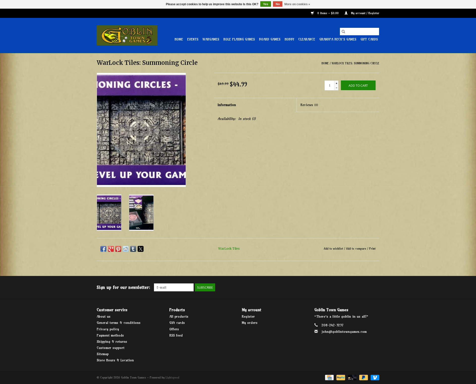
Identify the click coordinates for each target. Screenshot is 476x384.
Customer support (110, 348)
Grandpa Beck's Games (337, 39)
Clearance (306, 39)
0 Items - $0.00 (328, 13)
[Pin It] (118, 249)
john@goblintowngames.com (344, 331)
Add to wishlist (334, 248)
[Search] (343, 32)
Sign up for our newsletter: (123, 287)
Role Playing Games (239, 39)
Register (248, 316)
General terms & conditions (119, 322)
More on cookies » (297, 4)
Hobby (289, 39)
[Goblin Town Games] (127, 35)
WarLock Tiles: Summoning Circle (355, 63)
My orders (250, 322)
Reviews (309, 105)
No (278, 4)
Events (192, 39)
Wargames (211, 39)
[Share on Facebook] (103, 249)
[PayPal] (340, 377)
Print (372, 248)
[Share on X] (141, 249)
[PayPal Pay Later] (363, 377)
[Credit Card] (328, 377)
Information (227, 105)
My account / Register (364, 13)
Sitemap (103, 354)
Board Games (269, 39)
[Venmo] (374, 377)
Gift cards (369, 39)
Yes (265, 4)
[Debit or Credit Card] (351, 377)
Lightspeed (172, 377)
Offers (174, 329)
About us (104, 316)
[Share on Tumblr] (133, 249)
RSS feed (176, 335)
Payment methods (110, 335)
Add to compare (356, 248)
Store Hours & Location (115, 360)
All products (178, 316)
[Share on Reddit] (126, 249)
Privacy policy (108, 329)
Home (179, 39)
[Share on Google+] (111, 249)
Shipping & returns (112, 341)
